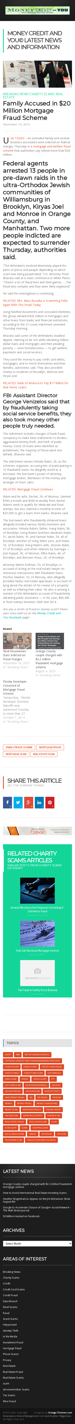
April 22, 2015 (37, 954)
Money (8, 1103)
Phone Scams (10, 1354)
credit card (30, 1066)
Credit (6, 1283)
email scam (10, 1079)
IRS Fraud (42, 1097)
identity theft (52, 1091)
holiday (56, 1085)
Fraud (25, 1079)
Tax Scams (9, 1395)
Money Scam (11, 1109)
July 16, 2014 (37, 993)
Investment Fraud (13, 1342)
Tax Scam (61, 1134)
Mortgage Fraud (50, 747)
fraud (6, 1313)
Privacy (7, 1360)
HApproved (10, 1324)
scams (25, 1128)
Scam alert (10, 1128)
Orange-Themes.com (60, 1412)
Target (32, 1134)
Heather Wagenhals (36, 1085)
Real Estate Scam (44, 754)
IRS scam (57, 1097)
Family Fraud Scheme (19, 747)
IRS (31, 1097)
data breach (54, 1073)
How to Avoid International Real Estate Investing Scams (35, 1193)
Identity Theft (10, 1330)
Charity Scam (12, 1066)
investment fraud (14, 1097)
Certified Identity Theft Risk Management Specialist (32, 1060)
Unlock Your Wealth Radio (41, 1140)
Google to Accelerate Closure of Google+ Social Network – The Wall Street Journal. (37, 1209)
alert (8, 1054)
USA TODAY (17, 138)
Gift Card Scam (13, 1085)
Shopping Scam (40, 1128)
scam (54, 1122)
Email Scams (10, 1307)
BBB (18, 1054)
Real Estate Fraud (13, 1372)
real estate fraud (14, 1122)
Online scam (11, 1115)
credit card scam (33, 1073)
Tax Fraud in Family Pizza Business (37, 990)
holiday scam (33, 1091)
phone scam (53, 1115)
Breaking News (16, 94)
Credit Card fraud (52, 1066)
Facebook (15, 617)
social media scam (14, 1134)
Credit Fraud (10, 1295)
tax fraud (46, 1134)
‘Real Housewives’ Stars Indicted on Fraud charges (15, 655)
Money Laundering (47, 1103)
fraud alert (40, 1079)
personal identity (32, 1115)
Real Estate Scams (13, 1377)
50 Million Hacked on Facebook (21, 1216)
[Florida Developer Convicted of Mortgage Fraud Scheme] (19, 702)
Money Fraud (24, 1103)
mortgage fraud (12, 1348)
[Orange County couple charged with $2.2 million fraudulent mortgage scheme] (50, 641)
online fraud (53, 1109)
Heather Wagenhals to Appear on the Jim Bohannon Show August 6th (36, 1200)
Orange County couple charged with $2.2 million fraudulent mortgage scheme (49, 659)
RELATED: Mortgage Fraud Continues (28, 489)
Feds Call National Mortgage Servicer (37, 950)
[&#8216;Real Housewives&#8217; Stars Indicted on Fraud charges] (17, 641)
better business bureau (37, 1054)
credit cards (12, 1073)
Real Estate (9, 1366)
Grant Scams (10, 1319)
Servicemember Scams (16, 1389)
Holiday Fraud (13, 1091)
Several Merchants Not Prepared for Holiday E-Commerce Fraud (37, 909)
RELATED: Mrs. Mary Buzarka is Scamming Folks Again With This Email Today (35, 303)
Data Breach (10, 1301)
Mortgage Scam (16, 754)
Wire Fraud (9, 1401)
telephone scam (13, 1140)
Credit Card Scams (14, 1289)
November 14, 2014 (16, 124)
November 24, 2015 (37, 915)
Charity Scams (42, 94)
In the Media (10, 1336)
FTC (53, 1079)
